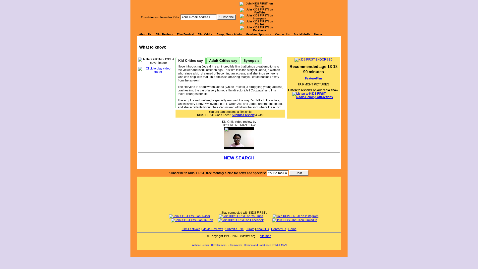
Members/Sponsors (258, 34)
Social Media (302, 34)
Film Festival (185, 34)
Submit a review (243, 115)
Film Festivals (191, 229)
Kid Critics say (190, 61)
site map (265, 236)
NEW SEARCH (239, 157)
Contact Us (282, 34)
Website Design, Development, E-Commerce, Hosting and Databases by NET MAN (239, 245)
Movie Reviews (212, 229)
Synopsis (251, 61)
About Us (145, 34)
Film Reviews (164, 34)
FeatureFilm (313, 78)
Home (318, 34)
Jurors (250, 229)
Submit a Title (234, 229)
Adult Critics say (223, 61)
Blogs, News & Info (229, 34)
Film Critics (205, 34)
